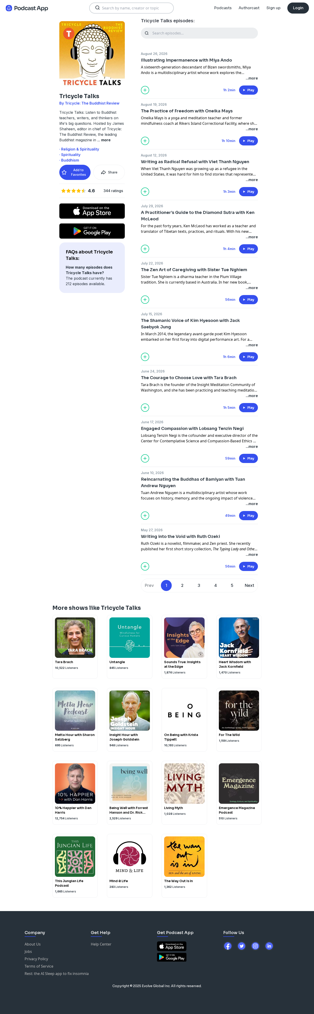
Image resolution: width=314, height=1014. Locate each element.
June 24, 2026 (153, 371)
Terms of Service (39, 966)
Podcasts (223, 8)
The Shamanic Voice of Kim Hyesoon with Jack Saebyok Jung (190, 323)
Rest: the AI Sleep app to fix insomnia (57, 973)
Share (112, 172)
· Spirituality (69, 154)
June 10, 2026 (152, 473)
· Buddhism (69, 160)
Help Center (101, 944)
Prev (149, 585)
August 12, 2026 (154, 155)
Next (249, 585)
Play (250, 90)
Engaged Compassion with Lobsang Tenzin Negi (192, 428)
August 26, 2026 (154, 54)
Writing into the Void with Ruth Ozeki (180, 536)
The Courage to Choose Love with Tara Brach (189, 377)
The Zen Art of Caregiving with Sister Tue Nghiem (194, 269)
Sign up (273, 8)
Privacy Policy (36, 958)
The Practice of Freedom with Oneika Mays (187, 111)
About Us (33, 944)
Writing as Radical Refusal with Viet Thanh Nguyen (195, 161)
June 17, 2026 (152, 422)
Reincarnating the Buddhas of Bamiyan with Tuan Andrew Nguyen (193, 482)
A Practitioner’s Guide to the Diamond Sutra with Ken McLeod (197, 216)
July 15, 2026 (151, 314)
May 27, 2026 (152, 530)
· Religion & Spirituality (79, 149)
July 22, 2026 (152, 263)
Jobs (28, 951)
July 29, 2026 (152, 206)
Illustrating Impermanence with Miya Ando (186, 60)
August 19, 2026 (154, 104)
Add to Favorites (78, 172)
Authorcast (249, 8)
